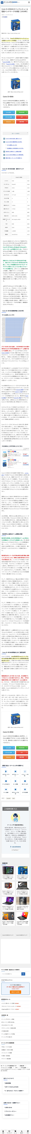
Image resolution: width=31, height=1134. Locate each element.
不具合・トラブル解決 (7, 1047)
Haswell (8, 798)
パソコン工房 (8, 117)
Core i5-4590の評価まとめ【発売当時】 (15, 154)
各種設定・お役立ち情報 (7, 1050)
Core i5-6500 (6, 62)
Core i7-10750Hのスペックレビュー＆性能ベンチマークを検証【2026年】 (22, 892)
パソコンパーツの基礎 (7, 1053)
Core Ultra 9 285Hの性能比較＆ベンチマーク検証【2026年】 (22, 923)
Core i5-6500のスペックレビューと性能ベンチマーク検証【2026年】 (8, 935)
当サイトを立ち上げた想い (12, 1087)
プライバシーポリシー (10, 1111)
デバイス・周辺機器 (6, 1058)
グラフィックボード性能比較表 (9, 1028)
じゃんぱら (8, 112)
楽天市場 (22, 122)
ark (22, 117)
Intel (13, 798)
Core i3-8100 (5, 353)
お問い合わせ (8, 1107)
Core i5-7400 (17, 398)
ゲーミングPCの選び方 (7, 1037)
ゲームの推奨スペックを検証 (8, 1034)
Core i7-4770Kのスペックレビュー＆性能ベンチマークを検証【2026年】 (22, 877)
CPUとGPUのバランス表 (7, 1025)
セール (15, 1133)
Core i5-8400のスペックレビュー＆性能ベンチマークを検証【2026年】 (7, 877)
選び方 (21, 1133)
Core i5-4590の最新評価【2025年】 (14, 141)
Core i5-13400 (10, 64)
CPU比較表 (4, 17)
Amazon (8, 122)
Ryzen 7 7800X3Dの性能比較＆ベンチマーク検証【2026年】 (8, 923)
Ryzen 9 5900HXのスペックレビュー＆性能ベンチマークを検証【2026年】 (8, 908)
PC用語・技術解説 (6, 1055)
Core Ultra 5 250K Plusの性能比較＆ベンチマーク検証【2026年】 (22, 908)
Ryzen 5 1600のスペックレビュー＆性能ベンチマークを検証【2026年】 (8, 892)
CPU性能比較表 (5, 1031)
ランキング (9, 1133)
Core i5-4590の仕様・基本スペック (14, 138)
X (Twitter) (15, 850)
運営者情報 (8, 1083)
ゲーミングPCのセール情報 (8, 1019)
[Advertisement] (15, 951)
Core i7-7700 (18, 391)
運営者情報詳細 (16, 847)
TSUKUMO (21, 112)
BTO (28, 1133)
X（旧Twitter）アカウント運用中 (14, 1090)
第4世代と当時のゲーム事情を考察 (13, 151)
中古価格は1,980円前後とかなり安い (15, 148)
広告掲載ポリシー (9, 1115)
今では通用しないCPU (12, 145)
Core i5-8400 (19, 389)
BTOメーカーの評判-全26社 (8, 1022)
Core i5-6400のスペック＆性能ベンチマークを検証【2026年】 (23, 935)
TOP (10, 1066)
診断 (3, 1133)
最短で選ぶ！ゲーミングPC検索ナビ (14, 158)
